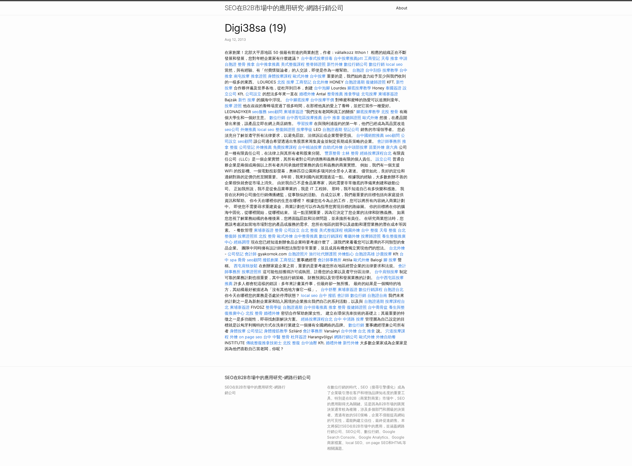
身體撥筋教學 (276, 330)
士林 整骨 (350, 153)
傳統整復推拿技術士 (264, 342)
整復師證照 (285, 129)
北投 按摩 (285, 82)
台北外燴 (320, 82)
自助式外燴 (333, 147)
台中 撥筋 (327, 295)
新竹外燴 (335, 64)
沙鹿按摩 (384, 253)
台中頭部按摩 (356, 147)
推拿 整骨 (337, 307)
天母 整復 (387, 230)
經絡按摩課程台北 (376, 153)
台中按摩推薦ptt (348, 58)
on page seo (250, 336)
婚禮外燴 (307, 93)
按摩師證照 (371, 236)
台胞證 (358, 70)
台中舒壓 (328, 289)
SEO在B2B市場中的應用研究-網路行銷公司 (284, 8)
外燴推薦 (248, 129)
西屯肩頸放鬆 (245, 265)
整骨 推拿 (246, 64)
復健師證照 (376, 82)
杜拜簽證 (299, 336)
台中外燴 (349, 330)
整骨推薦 (335, 93)
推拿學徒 (352, 93)
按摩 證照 (233, 105)
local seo (394, 64)
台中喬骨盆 (378, 307)
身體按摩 (238, 330)
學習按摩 (305, 123)
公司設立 (253, 93)
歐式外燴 (301, 76)
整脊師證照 (316, 64)
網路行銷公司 (346, 336)
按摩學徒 (304, 129)
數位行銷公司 (356, 64)
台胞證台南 (377, 295)
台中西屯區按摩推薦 (304, 117)
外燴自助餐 (386, 336)
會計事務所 (313, 330)
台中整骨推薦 (306, 236)
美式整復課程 (293, 64)
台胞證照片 (298, 253)
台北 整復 (309, 230)
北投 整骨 (389, 111)
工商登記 (372, 58)
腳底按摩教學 (359, 87)
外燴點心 (346, 253)
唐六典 (392, 147)
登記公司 (351, 129)
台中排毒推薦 (315, 307)
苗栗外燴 (377, 147)
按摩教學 (390, 70)
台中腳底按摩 (297, 99)
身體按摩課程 (280, 76)
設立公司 (383, 159)
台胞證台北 (393, 289)
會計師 (251, 253)
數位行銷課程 (331, 236)
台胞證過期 (355, 82)
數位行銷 (377, 64)
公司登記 (247, 147)
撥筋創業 (270, 259)
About (401, 7)
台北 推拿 (366, 330)
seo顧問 (275, 111)
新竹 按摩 (246, 99)
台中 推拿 (331, 117)
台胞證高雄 (365, 253)
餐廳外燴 (352, 236)
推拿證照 (259, 76)
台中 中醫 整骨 (276, 336)
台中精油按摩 (310, 147)
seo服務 (259, 111)
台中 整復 (369, 230)
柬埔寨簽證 (388, 93)
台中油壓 (309, 342)
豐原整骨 (332, 153)
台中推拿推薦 (268, 64)
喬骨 (242, 259)
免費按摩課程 (285, 147)
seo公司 (232, 129)
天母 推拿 (389, 58)
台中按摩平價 (322, 99)
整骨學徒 (273, 307)
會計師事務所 (389, 141)
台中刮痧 (373, 70)
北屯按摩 (369, 93)
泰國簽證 (393, 87)
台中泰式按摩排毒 (317, 58)
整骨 (279, 230)
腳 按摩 (389, 259)
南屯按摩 (242, 76)
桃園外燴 (352, 230)
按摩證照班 (247, 236)
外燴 (234, 336)
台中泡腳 (322, 87)
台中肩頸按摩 (386, 271)
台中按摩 (318, 76)
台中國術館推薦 (370, 135)
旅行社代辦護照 (323, 253)
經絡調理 (242, 242)
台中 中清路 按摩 (349, 319)
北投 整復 (291, 342)
